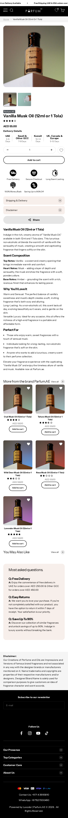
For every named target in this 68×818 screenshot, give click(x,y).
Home (6, 19)
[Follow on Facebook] (21, 733)
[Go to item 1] (10, 99)
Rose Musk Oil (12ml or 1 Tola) (50, 472)
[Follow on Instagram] (30, 733)
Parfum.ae (38, 369)
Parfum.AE (9, 111)
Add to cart (33, 160)
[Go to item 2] (24, 99)
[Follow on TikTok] (46, 733)
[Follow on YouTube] (38, 733)
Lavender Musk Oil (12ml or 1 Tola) (18, 529)
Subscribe (34, 715)
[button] (10, 120)
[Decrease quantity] (7, 150)
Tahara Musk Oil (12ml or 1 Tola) (50, 418)
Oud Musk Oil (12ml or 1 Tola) (18, 416)
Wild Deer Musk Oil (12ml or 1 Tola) (18, 474)
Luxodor (27, 807)
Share (36, 219)
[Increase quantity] (51, 150)
